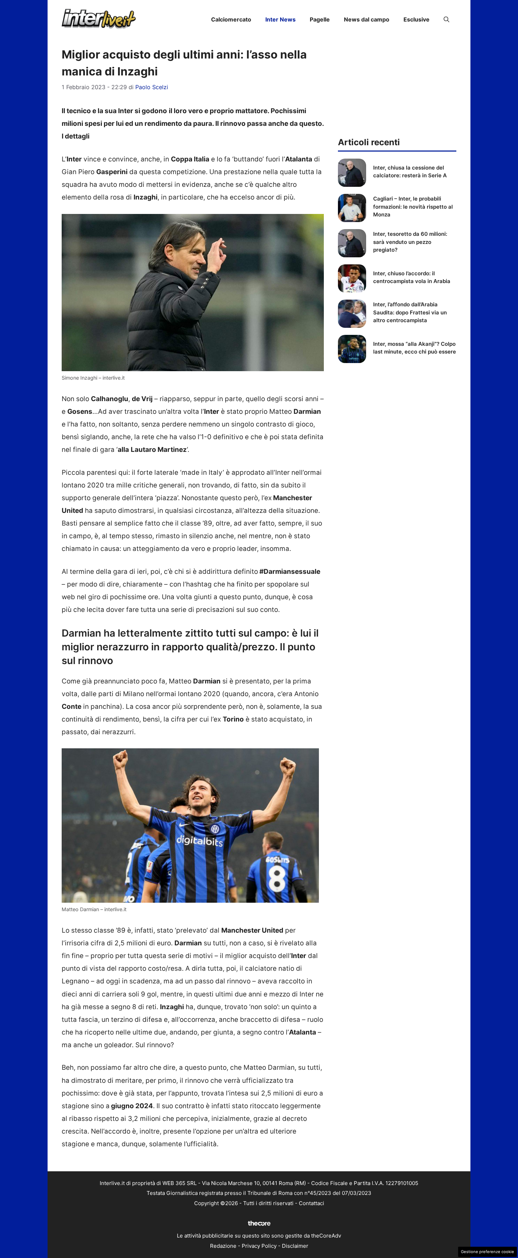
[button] (446, 19)
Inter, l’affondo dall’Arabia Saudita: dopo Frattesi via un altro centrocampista (410, 312)
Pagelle (320, 19)
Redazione (223, 1245)
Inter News (280, 19)
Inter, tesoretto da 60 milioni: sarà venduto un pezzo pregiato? (410, 242)
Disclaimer (295, 1245)
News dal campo (366, 19)
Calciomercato (231, 19)
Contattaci (311, 1203)
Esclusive (416, 19)
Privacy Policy (259, 1245)
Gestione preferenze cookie (487, 1251)
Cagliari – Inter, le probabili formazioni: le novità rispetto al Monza (413, 206)
